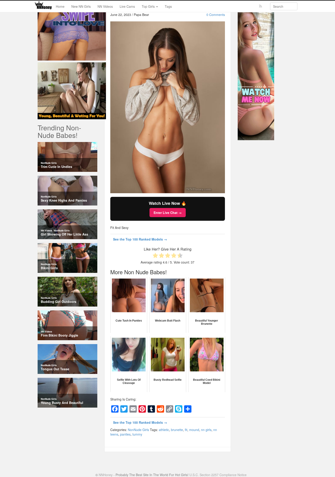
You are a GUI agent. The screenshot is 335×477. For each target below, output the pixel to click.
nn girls (206, 429)
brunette (177, 429)
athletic (164, 429)
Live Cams (127, 6)
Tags (168, 6)
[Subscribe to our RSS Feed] (260, 6)
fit (186, 429)
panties (125, 434)
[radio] (155, 256)
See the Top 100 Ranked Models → (140, 239)
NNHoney (106, 474)
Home (60, 6)
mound (194, 429)
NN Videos (105, 6)
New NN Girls (81, 6)
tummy (137, 434)
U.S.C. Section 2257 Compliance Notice (218, 474)
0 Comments (215, 14)
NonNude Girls (138, 429)
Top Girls (149, 6)
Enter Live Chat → (168, 212)
